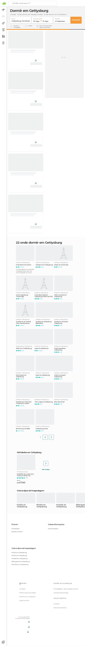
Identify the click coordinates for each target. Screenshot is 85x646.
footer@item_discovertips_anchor (66, 589)
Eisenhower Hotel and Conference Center (23, 402)
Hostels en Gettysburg (61, 506)
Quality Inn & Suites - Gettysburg (61, 322)
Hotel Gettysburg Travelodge (22, 295)
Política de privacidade (27, 593)
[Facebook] (19, 613)
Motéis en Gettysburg (42, 506)
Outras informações (56, 524)
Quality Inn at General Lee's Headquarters (23, 322)
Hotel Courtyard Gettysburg (60, 375)
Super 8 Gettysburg (41, 348)
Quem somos (24, 600)
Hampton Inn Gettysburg (44, 265)
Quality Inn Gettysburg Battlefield (44, 322)
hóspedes (57, 18)
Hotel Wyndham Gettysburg (60, 349)
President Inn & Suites (23, 265)
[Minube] (4, 3)
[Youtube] (28, 613)
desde (18, 480)
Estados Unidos (17, 531)
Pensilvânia (15, 528)
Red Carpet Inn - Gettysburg (21, 375)
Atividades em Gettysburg (29, 452)
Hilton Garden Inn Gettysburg (60, 295)
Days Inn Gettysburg (43, 375)
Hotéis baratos (53, 528)
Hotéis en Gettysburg (22, 506)
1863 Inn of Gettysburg (24, 348)
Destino (13, 18)
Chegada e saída (37, 18)
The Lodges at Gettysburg (44, 402)
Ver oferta (36, 63)
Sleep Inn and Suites (61, 265)
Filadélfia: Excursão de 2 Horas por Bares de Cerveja (25, 474)
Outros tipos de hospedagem (24, 548)
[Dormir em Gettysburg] (51, 437)
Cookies (22, 589)
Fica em (15, 524)
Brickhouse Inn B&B (23, 428)
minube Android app (61, 593)
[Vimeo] (25, 613)
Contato (57, 604)
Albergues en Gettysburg (21, 561)
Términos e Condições (27, 596)
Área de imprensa (60, 608)
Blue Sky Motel (59, 402)
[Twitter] (22, 613)
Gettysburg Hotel (42, 428)
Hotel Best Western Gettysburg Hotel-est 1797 (44, 295)
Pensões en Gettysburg (20, 564)
